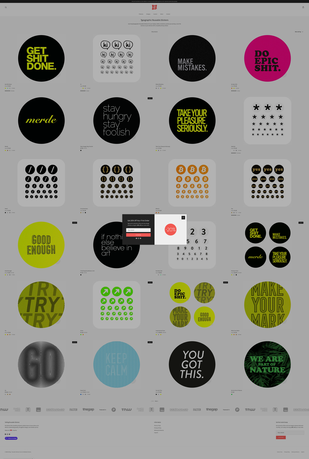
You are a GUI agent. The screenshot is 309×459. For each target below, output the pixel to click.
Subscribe (138, 234)
